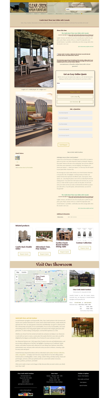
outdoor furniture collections (56, 353)
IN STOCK (77, 13)
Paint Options (83, 382)
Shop (25, 23)
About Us (50, 1)
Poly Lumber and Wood (83, 379)
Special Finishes (83, 385)
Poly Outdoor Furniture (37, 23)
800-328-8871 (87, 302)
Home (22, 23)
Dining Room (28, 13)
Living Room (50, 13)
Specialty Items (68, 13)
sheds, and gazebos (20, 355)
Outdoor (36, 13)
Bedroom (43, 13)
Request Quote (24, 254)
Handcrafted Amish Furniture (41, 1)
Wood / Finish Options (83, 376)
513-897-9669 (77, 302)
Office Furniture (59, 13)
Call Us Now (74, 97)
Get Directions (74, 102)
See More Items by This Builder (25, 167)
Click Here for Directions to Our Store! (78, 6)
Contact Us (56, 1)
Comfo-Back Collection (64, 23)
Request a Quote (75, 92)
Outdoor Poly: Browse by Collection (50, 23)
